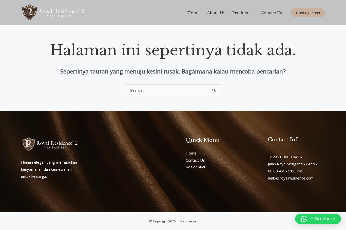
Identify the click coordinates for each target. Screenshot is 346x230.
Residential (195, 166)
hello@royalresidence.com (291, 178)
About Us (216, 12)
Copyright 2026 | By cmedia (175, 221)
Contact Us (271, 12)
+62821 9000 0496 (285, 156)
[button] (250, 12)
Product (240, 12)
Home (193, 12)
